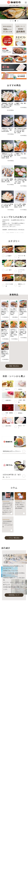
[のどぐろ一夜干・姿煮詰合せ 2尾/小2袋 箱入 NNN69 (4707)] (20, 197)
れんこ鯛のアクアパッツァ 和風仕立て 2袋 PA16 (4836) (5, 311)
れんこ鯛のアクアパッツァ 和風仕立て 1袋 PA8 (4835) (14, 311)
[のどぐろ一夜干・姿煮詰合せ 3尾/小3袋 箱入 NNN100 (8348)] (7, 171)
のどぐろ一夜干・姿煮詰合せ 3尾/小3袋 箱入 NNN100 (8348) (7, 180)
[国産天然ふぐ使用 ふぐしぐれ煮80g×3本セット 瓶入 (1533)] (5, 346)
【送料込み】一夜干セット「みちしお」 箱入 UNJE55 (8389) (7, 130)
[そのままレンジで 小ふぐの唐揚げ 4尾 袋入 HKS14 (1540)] (23, 324)
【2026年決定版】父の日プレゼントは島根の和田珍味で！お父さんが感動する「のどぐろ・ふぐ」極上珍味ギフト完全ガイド (7, 509)
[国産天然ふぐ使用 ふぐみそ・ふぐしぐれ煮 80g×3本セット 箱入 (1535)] (5, 324)
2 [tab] (12, 20)
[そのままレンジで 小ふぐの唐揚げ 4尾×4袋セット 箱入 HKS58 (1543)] (14, 324)
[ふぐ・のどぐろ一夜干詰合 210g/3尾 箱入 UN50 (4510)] (7, 197)
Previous (2, 13)
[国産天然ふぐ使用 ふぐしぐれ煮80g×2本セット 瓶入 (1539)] (23, 303)
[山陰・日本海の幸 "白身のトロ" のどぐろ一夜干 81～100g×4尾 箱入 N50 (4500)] (20, 121)
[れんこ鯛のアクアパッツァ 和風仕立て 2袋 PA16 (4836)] (5, 303)
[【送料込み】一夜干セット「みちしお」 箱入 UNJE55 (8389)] (7, 121)
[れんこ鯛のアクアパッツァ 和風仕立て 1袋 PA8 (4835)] (14, 303)
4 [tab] (17, 20)
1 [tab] (10, 20)
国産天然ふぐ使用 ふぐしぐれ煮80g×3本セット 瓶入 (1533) (5, 353)
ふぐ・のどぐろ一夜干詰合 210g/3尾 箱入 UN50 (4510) (7, 206)
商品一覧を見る (14, 366)
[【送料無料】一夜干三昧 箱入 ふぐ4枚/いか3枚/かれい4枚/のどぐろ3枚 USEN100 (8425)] (7, 96)
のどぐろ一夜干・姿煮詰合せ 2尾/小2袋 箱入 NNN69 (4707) (20, 206)
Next (26, 13)
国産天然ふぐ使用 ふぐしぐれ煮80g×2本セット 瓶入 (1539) (23, 311)
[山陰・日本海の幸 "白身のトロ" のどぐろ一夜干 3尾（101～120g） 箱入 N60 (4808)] (20, 171)
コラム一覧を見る (14, 538)
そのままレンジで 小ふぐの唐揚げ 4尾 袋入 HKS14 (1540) (23, 332)
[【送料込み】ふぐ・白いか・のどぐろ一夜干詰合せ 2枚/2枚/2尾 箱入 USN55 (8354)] (7, 146)
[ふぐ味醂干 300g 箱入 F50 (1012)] (20, 96)
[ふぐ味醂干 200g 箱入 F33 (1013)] (20, 146)
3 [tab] (15, 20)
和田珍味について (14, 595)
